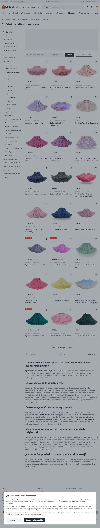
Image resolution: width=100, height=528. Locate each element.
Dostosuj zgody (14, 520)
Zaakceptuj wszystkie (34, 520)
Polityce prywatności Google (33, 514)
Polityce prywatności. (72, 513)
